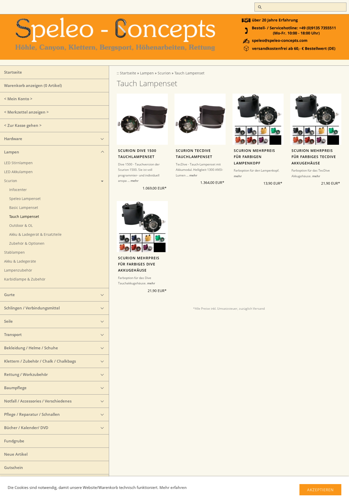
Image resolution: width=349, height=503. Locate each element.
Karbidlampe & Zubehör (24, 279)
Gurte (9, 294)
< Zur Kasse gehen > (23, 125)
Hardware (13, 138)
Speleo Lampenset (25, 198)
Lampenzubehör (18, 270)
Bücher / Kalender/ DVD (26, 427)
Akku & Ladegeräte (20, 261)
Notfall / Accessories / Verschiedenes (38, 401)
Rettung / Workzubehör (26, 374)
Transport (13, 334)
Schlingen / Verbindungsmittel (32, 307)
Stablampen (14, 252)
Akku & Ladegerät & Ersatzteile (35, 234)
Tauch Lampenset (24, 216)
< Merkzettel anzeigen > (26, 112)
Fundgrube (14, 440)
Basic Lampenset (23, 207)
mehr (134, 180)
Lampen (11, 151)
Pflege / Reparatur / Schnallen (32, 414)
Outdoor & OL (21, 225)
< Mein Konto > (18, 98)
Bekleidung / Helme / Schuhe (31, 347)
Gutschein (13, 467)
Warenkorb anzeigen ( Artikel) (33, 85)
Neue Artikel (16, 454)
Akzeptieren (320, 489)
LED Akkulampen (18, 172)
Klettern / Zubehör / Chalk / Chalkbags (40, 361)
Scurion (10, 180)
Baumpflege (15, 387)
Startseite (13, 72)
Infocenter (18, 189)
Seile (8, 321)
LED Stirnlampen (18, 163)
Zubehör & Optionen (26, 243)
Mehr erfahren (173, 487)
